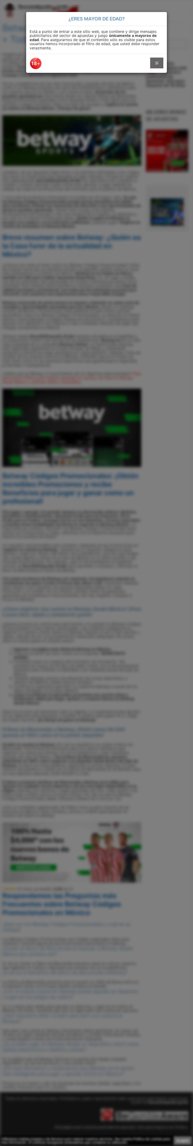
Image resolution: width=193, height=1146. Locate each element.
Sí (156, 63)
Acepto (182, 1140)
